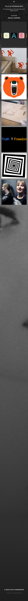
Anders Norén (17, 593)
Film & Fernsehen (14, 6)
